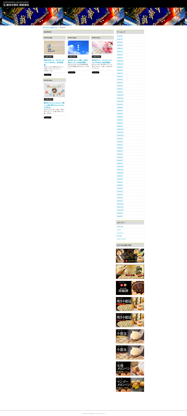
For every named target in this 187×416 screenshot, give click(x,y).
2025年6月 (120, 76)
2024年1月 (120, 126)
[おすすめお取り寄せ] (130, 262)
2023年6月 (120, 148)
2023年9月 (120, 138)
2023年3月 (120, 157)
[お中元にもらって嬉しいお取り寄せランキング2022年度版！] (78, 53)
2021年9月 (120, 213)
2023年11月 (120, 132)
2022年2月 (120, 197)
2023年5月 (120, 151)
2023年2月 (120, 160)
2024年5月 (120, 113)
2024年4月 (120, 116)
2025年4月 (120, 82)
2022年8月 (120, 179)
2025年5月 (120, 79)
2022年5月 (120, 188)
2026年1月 (120, 57)
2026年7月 (120, 39)
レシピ (119, 229)
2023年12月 (120, 129)
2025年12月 (120, 60)
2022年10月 (120, 172)
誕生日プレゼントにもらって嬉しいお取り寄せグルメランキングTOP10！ (54, 105)
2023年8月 (120, 141)
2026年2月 (120, 54)
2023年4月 (120, 154)
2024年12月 (120, 95)
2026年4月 (120, 48)
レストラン (120, 232)
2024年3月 (120, 120)
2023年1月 (120, 163)
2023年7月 (120, 144)
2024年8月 (120, 107)
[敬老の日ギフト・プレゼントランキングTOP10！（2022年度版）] (54, 53)
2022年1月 (120, 200)
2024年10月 (120, 101)
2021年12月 (120, 204)
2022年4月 (120, 191)
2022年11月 (120, 169)
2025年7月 (120, 73)
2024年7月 (120, 110)
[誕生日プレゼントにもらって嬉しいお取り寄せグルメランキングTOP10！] (54, 96)
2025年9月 (120, 67)
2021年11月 (120, 207)
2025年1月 (120, 92)
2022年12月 (120, 166)
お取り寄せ (120, 226)
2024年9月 (120, 104)
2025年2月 (120, 89)
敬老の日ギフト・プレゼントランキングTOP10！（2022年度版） (54, 62)
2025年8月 (120, 70)
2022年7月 (120, 182)
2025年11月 (120, 64)
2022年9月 (120, 176)
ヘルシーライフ (121, 239)
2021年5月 (120, 216)
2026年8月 (120, 36)
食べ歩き (119, 235)
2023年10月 (120, 135)
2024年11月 (120, 98)
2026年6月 (120, 42)
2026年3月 (120, 51)
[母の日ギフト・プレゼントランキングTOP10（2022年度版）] (102, 53)
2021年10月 (120, 210)
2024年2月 (120, 123)
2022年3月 (120, 194)
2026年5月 (120, 45)
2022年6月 (120, 185)
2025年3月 (120, 85)
